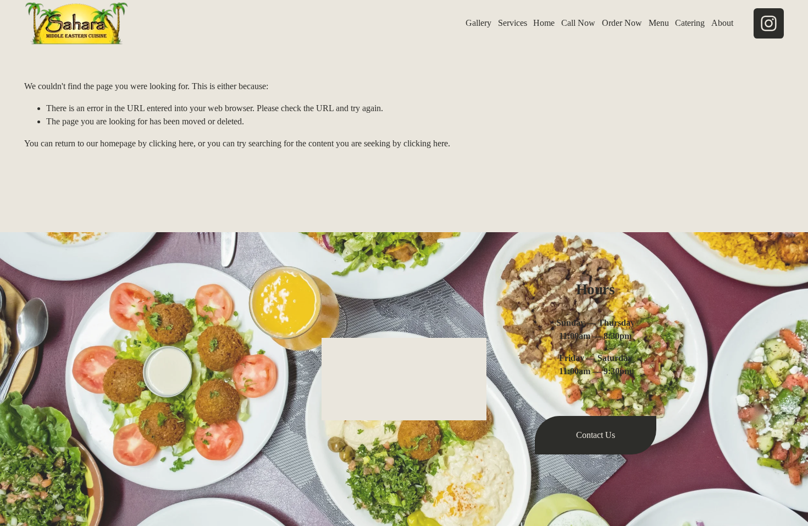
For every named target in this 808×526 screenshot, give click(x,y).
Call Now (578, 23)
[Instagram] (769, 23)
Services (512, 23)
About (722, 23)
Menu (659, 23)
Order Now (622, 23)
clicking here (171, 143)
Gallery (478, 23)
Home (544, 23)
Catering (690, 23)
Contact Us (595, 435)
